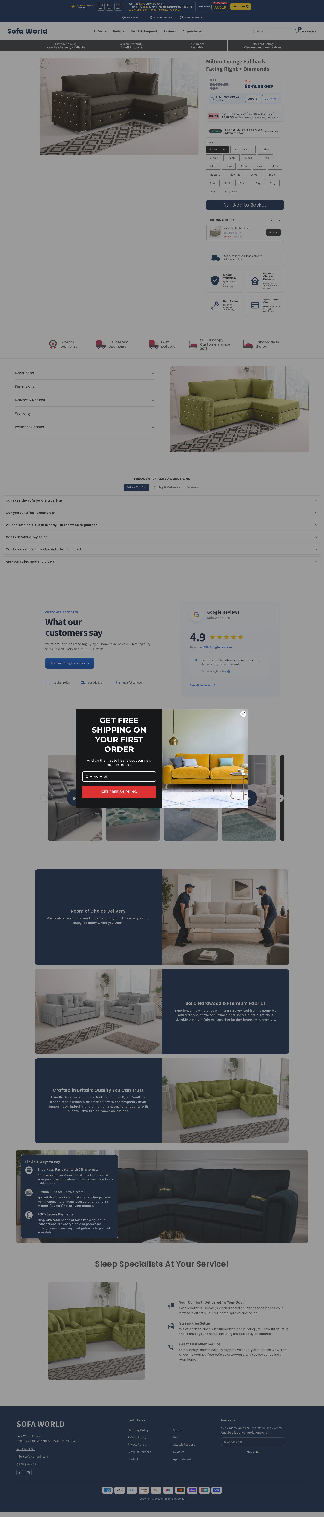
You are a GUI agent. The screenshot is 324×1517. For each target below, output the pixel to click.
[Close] (243, 713)
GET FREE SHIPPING (119, 792)
